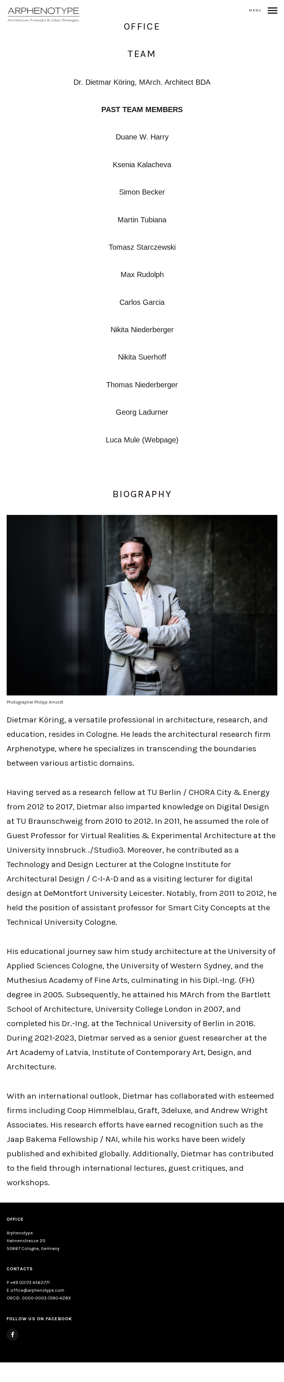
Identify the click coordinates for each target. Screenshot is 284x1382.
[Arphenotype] (43, 15)
